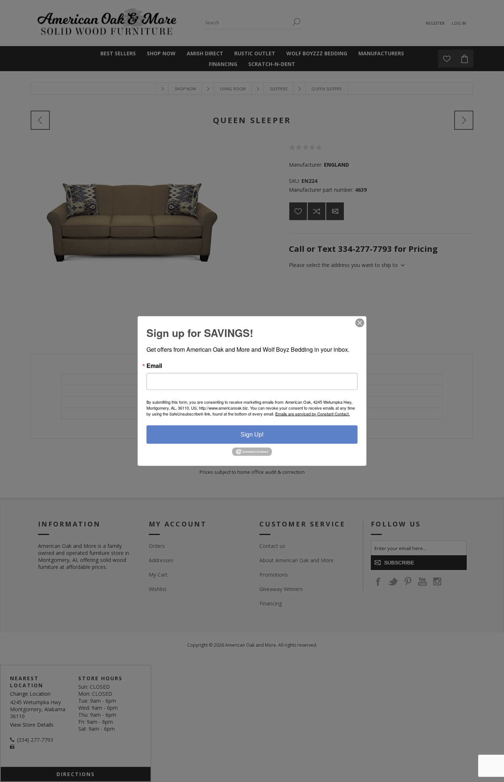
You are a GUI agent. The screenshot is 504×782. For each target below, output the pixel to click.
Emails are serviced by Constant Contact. (312, 413)
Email (154, 365)
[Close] (359, 322)
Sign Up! (252, 434)
